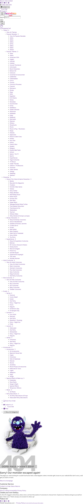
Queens (12, 146)
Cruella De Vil (14, 225)
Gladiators (13, 107)
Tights (12, 370)
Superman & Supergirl (16, 254)
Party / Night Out (15, 303)
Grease (12, 189)
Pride (11, 324)
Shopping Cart (6, 28)
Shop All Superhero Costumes (19, 241)
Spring (8, 293)
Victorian (12, 167)
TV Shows (13, 162)
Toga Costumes (14, 160)
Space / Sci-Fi (14, 154)
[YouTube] (5, 3)
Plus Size (12, 140)
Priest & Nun (13, 144)
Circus (12, 80)
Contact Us (5, 7)
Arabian (12, 63)
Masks (8, 390)
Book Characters (15, 69)
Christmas (13, 339)
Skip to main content (6, 1)
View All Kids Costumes (13, 279)
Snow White (13, 235)
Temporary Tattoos (15, 388)
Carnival (12, 295)
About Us (3, 490)
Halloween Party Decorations (19, 397)
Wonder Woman (15, 258)
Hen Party (13, 301)
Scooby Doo (13, 198)
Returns (17, 486)
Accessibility (13, 490)
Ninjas (11, 131)
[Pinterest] (8, 3)
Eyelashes (13, 380)
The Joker (13, 256)
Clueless (12, 185)
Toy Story (13, 237)
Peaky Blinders (14, 192)
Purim (11, 305)
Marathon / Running (16, 320)
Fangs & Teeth (14, 384)
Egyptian (12, 96)
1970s (11, 44)
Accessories (10, 349)
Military (12, 123)
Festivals (12, 316)
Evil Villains (13, 98)
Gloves (12, 363)
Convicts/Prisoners (16, 84)
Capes (12, 355)
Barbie (12, 181)
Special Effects (14, 386)
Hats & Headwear (15, 359)
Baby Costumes (14, 287)
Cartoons (12, 73)
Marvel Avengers (15, 249)
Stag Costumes (14, 274)
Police (12, 142)
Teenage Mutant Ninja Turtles (19, 204)
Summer (9, 312)
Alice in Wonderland (16, 221)
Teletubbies (13, 210)
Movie (11, 127)
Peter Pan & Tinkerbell (16, 233)
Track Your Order (10, 401)
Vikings (12, 171)
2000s (12, 49)
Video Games (14, 169)
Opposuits (13, 134)
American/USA (14, 57)
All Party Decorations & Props (19, 395)
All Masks (13, 392)
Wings (12, 376)
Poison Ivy (13, 250)
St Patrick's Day (14, 308)
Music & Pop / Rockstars (17, 129)
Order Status (11, 486)
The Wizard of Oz (15, 208)
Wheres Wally (14, 214)
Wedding (12, 173)
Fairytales (13, 102)
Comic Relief (14, 297)
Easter (12, 299)
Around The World (15, 65)
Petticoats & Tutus (15, 368)
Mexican (12, 121)
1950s (11, 40)
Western (12, 175)
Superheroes (14, 158)
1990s (11, 47)
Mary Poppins (14, 231)
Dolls (11, 94)
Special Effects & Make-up (14, 378)
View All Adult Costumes (14, 262)
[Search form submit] (1, 20)
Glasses (12, 361)
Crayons (12, 86)
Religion (12, 148)
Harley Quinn (14, 247)
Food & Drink (14, 104)
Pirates (12, 138)
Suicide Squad (14, 252)
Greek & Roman (14, 109)
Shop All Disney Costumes (18, 220)
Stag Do (12, 307)
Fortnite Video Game (16, 187)
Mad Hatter (13, 229)
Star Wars (13, 200)
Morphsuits (13, 125)
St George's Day (14, 310)
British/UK (13, 71)
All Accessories (14, 351)
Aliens (11, 55)
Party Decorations (12, 394)
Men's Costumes (15, 266)
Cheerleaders (14, 78)
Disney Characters (12, 218)
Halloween (13, 328)
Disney (12, 90)
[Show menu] (2, 13)
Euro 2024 (13, 314)
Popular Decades (11, 34)
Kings (11, 115)
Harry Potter (13, 191)
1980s (11, 46)
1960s (11, 42)
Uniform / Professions (16, 165)
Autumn (9, 326)
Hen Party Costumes (16, 276)
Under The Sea (14, 163)
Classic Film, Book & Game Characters (18, 179)
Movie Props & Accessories (18, 366)
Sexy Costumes (14, 272)
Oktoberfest (13, 332)
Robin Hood (13, 196)
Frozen (12, 227)
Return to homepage (6, 481)
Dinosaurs (13, 88)
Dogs (11, 92)
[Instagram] (3, 3)
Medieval (12, 117)
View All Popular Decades (18, 36)
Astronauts (13, 67)
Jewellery (13, 365)
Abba (11, 53)
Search (2, 17)
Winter (8, 337)
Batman (12, 243)
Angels (12, 59)
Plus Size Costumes (16, 270)
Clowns (12, 82)
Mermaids (13, 119)
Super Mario (13, 202)
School (12, 152)
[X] (7, 3)
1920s (11, 38)
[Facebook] (1, 3)
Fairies (12, 100)
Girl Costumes (14, 285)
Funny (11, 105)
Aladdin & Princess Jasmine (18, 223)
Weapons (12, 372)
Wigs (11, 374)
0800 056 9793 (7, 5)
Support (4, 11)
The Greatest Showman (17, 206)
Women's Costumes (16, 268)
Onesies (12, 133)
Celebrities (13, 76)
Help (6, 408)
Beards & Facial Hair (16, 353)
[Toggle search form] (2, 23)
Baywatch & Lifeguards (17, 183)
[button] (3, 9)
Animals (12, 61)
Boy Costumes (14, 283)
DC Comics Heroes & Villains (18, 245)
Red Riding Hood (15, 194)
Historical (13, 111)
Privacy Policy (21, 490)
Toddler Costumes (15, 289)
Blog (7, 490)
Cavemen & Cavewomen (17, 75)
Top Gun (12, 212)
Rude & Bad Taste (15, 150)
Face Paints (13, 382)
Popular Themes (11, 51)
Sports (12, 156)
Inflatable (12, 113)
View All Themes (11, 32)
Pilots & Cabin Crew (16, 136)
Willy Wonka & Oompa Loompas (20, 216)
